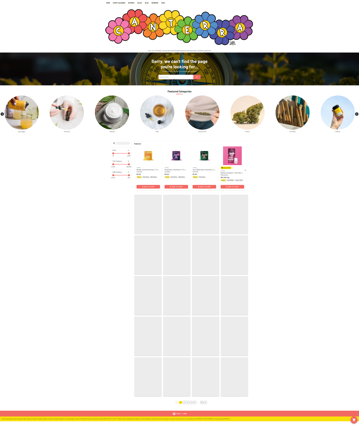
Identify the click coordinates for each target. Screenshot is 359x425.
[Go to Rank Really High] (179, 413)
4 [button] (191, 402)
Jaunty (138, 167)
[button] (114, 143)
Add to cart (149, 187)
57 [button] (202, 402)
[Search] (196, 77)
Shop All (179, 94)
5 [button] (194, 402)
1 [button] (180, 402)
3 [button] (187, 402)
